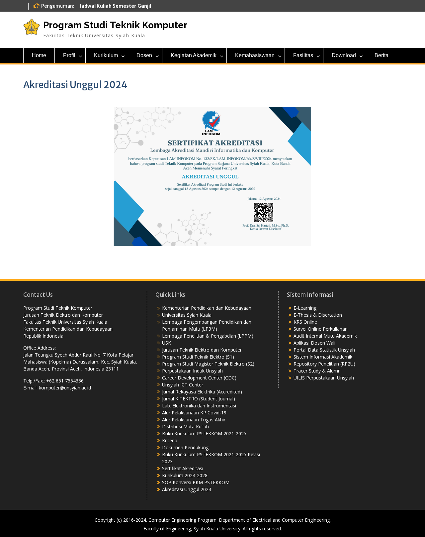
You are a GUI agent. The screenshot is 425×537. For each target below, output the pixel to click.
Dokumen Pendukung (185, 447)
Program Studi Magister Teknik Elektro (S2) (208, 364)
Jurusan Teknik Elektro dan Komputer (202, 350)
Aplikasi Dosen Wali (314, 343)
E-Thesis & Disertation (318, 315)
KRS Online (305, 322)
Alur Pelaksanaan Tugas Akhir (193, 419)
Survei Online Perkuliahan (321, 329)
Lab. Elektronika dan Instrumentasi (199, 405)
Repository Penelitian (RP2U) (324, 364)
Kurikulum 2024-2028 (185, 475)
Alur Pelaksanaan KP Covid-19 (194, 412)
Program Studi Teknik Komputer (115, 25)
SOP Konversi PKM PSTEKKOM (195, 482)
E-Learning (305, 308)
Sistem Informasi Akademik (323, 357)
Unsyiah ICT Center (182, 384)
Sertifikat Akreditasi (182, 468)
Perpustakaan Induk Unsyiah (192, 371)
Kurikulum (106, 55)
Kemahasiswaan (255, 55)
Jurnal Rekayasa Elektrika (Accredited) (202, 391)
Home (39, 55)
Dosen (144, 55)
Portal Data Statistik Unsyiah (324, 350)
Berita (381, 55)
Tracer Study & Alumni (318, 371)
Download (344, 55)
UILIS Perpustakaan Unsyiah (324, 378)
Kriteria (169, 440)
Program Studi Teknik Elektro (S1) (198, 357)
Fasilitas (303, 55)
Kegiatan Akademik (193, 55)
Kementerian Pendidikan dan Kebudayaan (206, 308)
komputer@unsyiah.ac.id (65, 387)
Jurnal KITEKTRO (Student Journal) (198, 398)
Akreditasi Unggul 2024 (186, 489)
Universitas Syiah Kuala (187, 315)
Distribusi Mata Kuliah (185, 426)
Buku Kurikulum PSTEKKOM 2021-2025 (204, 433)
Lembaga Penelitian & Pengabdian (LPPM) (207, 336)
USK (166, 343)
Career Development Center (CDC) (199, 378)
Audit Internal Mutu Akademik (325, 336)
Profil (69, 55)
